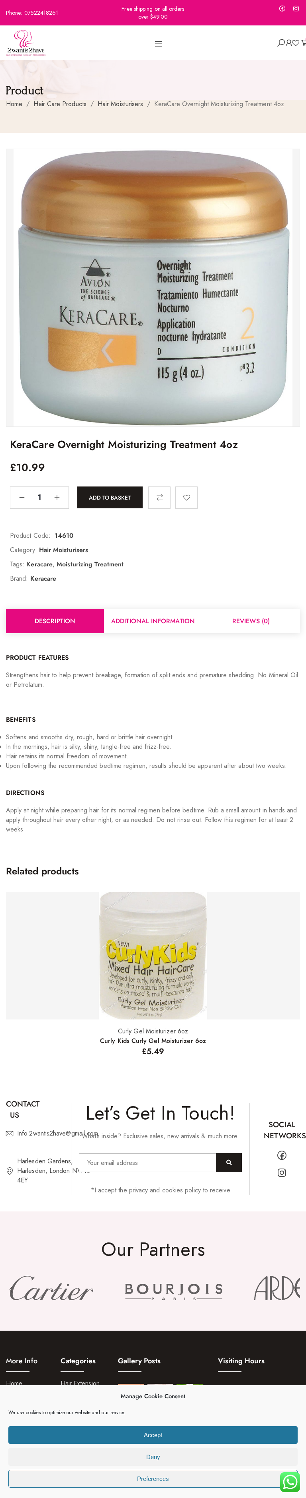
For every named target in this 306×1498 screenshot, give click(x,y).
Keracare (39, 564)
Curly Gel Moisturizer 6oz (153, 1031)
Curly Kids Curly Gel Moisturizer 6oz (153, 1040)
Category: (23, 549)
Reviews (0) (251, 621)
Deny (153, 1456)
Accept (153, 1435)
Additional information (153, 621)
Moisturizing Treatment (90, 564)
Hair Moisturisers (120, 104)
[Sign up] (229, 1162)
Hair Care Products (59, 104)
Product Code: (30, 535)
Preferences (153, 1478)
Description (55, 621)
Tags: (17, 564)
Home (14, 104)
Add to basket (110, 497)
